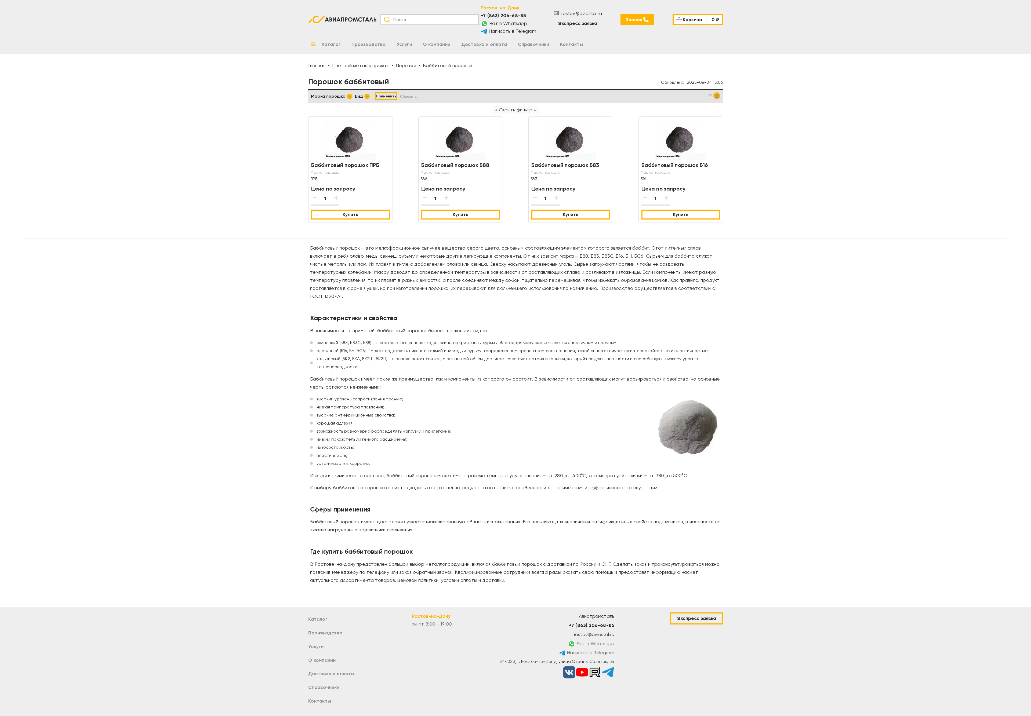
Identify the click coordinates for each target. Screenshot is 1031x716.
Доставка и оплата (331, 674)
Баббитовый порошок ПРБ (345, 165)
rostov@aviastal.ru (581, 13)
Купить (350, 214)
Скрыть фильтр (515, 109)
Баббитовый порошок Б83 (565, 165)
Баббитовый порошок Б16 (674, 165)
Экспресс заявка (577, 23)
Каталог (318, 619)
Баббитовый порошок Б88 (455, 165)
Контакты (319, 701)
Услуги (316, 646)
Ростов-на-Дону (500, 8)
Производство (325, 633)
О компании (322, 660)
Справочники (324, 687)
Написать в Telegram (511, 31)
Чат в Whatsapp (507, 23)
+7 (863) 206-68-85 (503, 16)
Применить (386, 96)
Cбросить (408, 96)
